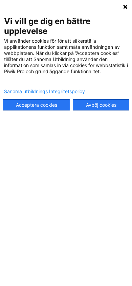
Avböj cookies (101, 105)
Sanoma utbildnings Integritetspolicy (44, 91)
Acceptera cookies (36, 105)
